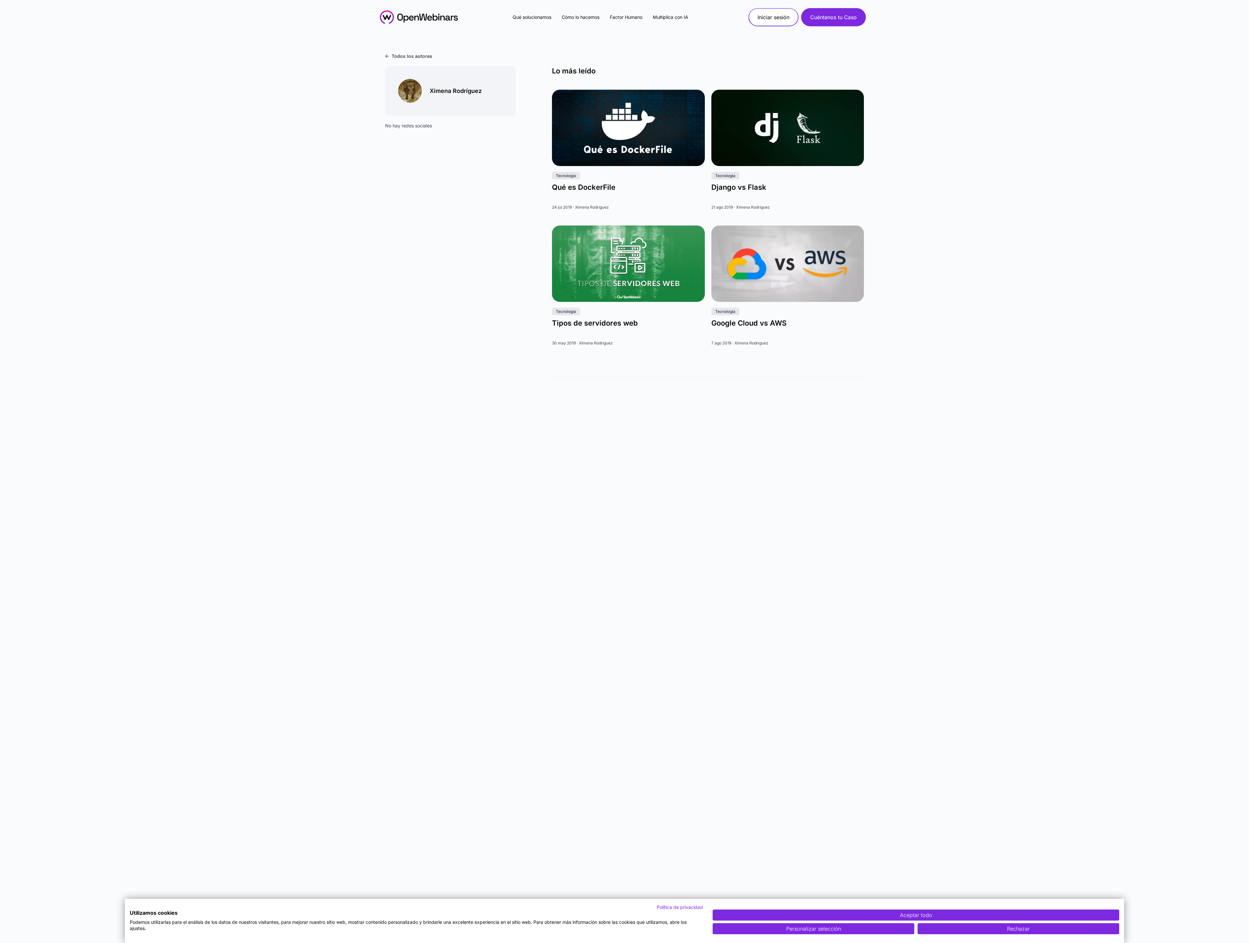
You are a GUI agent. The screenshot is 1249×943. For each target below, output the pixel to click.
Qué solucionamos (532, 17)
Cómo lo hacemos (580, 17)
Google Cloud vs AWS (748, 323)
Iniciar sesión (773, 17)
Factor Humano (626, 17)
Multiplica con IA (670, 17)
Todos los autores (412, 56)
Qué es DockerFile (583, 187)
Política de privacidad (680, 907)
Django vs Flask (738, 187)
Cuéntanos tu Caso (833, 17)
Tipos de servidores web (595, 323)
